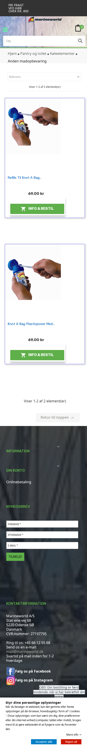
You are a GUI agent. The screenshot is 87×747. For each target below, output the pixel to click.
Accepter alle (43, 742)
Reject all (71, 742)
